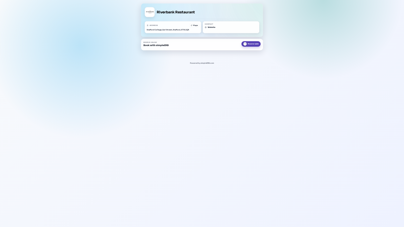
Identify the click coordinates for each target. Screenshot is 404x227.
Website (211, 27)
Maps (195, 25)
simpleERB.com (207, 63)
